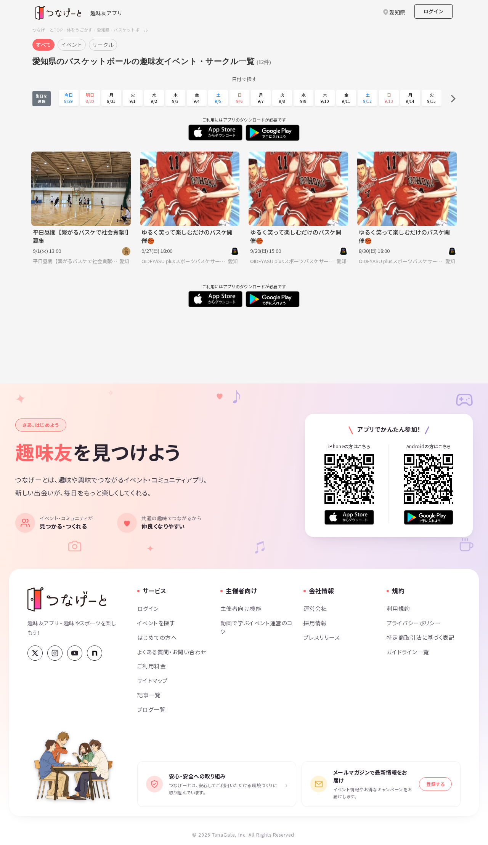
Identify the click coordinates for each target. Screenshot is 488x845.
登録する (435, 784)
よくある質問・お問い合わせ (172, 652)
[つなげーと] (66, 599)
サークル (103, 44)
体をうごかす (79, 30)
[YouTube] (74, 653)
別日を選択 (41, 98)
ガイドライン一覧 (408, 652)
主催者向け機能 (241, 608)
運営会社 (315, 608)
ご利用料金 (151, 666)
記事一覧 (149, 695)
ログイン (433, 11)
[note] (94, 653)
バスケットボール (131, 30)
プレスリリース (321, 637)
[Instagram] (55, 653)
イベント (71, 44)
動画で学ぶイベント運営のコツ (256, 627)
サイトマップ (152, 680)
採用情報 (315, 623)
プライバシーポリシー (414, 623)
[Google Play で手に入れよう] (428, 517)
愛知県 (103, 30)
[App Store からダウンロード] (349, 517)
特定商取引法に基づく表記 (420, 637)
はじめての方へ (157, 637)
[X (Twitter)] (35, 653)
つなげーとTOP (47, 30)
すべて (43, 44)
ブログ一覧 (151, 709)
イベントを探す (156, 623)
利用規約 (398, 608)
